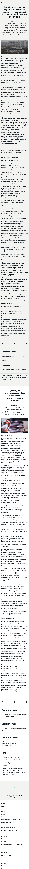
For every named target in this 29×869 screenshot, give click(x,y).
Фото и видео (5, 809)
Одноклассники (6, 855)
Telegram (4, 858)
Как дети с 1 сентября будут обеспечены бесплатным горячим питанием (14, 357)
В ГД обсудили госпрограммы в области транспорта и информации (14, 729)
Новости (3, 803)
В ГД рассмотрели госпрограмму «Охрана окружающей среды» (14, 715)
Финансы (4, 825)
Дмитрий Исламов (6, 538)
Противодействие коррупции (10, 830)
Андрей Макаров (19, 554)
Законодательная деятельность (10, 817)
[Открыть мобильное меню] (27, 2)
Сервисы (4, 814)
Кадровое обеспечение (8, 827)
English (3, 863)
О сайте (3, 841)
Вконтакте (4, 852)
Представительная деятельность (10, 819)
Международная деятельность (10, 822)
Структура (4, 806)
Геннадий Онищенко (21, 72)
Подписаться (5, 838)
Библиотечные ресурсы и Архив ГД (11, 844)
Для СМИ (4, 836)
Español (3, 865)
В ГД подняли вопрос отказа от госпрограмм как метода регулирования (10, 743)
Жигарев (22, 670)
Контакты (4, 811)
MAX (2, 850)
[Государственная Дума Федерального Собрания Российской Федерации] (2, 2)
